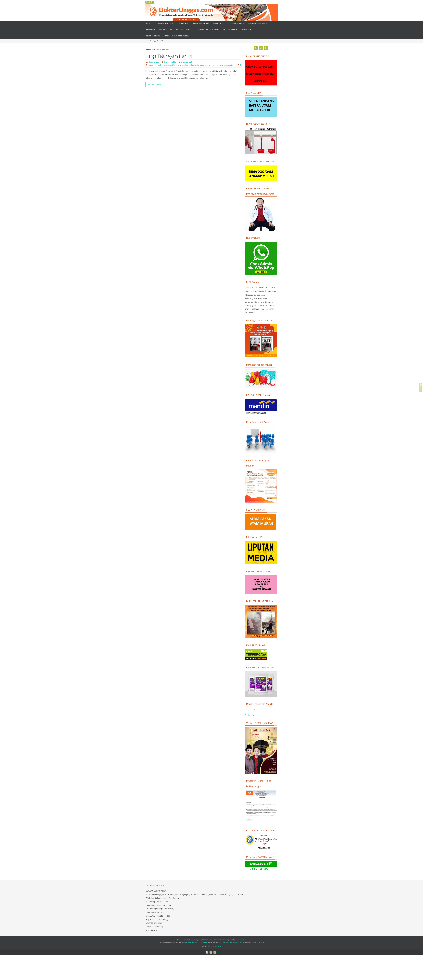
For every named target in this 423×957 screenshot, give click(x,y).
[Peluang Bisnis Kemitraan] (261, 356)
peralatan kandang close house (196, 942)
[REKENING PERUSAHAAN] (261, 414)
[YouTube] (146, 2)
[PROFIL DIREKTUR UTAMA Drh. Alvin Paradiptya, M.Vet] (261, 230)
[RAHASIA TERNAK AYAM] (261, 593)
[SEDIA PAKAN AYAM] (261, 529)
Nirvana (211, 946)
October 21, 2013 (170, 62)
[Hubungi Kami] (261, 274)
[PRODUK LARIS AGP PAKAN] (261, 696)
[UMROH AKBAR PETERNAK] (261, 773)
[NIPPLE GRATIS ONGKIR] (260, 153)
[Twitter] (149, 2)
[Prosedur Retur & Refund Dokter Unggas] (261, 822)
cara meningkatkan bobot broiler (233, 942)
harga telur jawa (197, 65)
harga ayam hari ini (156, 65)
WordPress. (218, 946)
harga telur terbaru (211, 65)
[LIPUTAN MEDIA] (261, 563)
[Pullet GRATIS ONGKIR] (261, 84)
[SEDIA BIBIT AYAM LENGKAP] (261, 180)
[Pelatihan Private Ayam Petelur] (261, 502)
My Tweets (249, 715)
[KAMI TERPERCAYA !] (256, 659)
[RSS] (152, 2)
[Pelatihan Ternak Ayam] (260, 452)
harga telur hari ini (184, 65)
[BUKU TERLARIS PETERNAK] (261, 637)
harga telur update (226, 65)
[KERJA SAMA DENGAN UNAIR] (261, 849)
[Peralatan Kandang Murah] (260, 387)
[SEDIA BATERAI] (261, 116)
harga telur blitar (170, 65)
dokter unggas (154, 62)
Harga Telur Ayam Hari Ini (168, 56)
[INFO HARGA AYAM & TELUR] (261, 871)
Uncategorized (186, 62)
